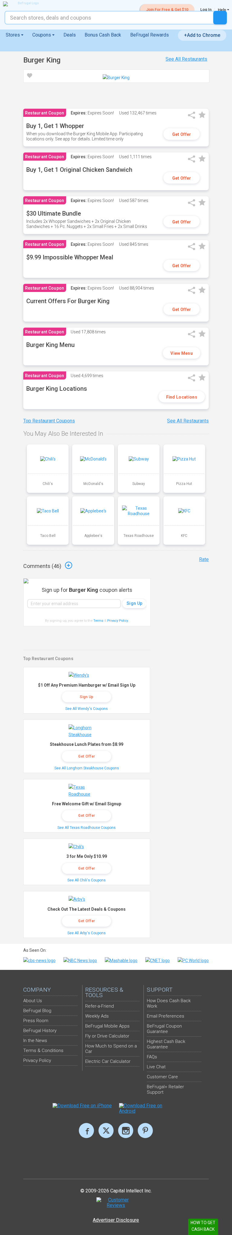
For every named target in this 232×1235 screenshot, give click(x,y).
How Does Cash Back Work (169, 1003)
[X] (106, 1130)
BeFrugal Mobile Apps (107, 1026)
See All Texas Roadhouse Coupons (86, 828)
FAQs (152, 1057)
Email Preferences (165, 1016)
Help (222, 10)
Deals (69, 35)
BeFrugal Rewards (149, 35)
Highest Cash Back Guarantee (166, 1044)
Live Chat (156, 1067)
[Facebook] (86, 1130)
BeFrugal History (39, 1030)
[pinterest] (145, 1130)
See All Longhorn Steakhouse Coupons (86, 768)
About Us (32, 1000)
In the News (35, 1040)
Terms (98, 621)
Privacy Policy (118, 621)
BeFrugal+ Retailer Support (165, 1089)
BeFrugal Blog (37, 1010)
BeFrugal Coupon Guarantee (164, 1028)
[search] (220, 17)
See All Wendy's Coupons (86, 709)
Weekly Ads (97, 1016)
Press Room (35, 1020)
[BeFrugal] (25, 4)
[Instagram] (125, 1130)
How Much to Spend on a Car (111, 1048)
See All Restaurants (186, 59)
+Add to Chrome (202, 35)
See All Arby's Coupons (86, 933)
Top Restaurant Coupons (49, 421)
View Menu (181, 353)
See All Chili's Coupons (86, 880)
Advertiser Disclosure (116, 1220)
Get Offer (181, 134)
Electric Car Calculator (107, 1061)
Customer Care (162, 1076)
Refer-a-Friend (99, 1006)
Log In (205, 9)
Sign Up (86, 697)
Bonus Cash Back (103, 35)
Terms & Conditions (43, 1050)
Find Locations (181, 397)
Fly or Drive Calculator (107, 1036)
